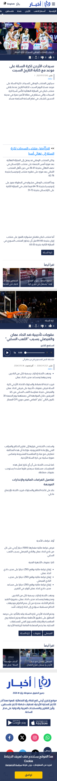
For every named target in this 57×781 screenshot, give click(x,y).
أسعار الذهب (39, 11)
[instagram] (35, 738)
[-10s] (47, 352)
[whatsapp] (47, 738)
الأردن (27, 11)
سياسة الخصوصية (13, 765)
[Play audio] (7, 353)
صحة (19, 11)
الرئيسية (52, 11)
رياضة (50, 78)
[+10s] (51, 352)
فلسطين (9, 11)
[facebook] (9, 738)
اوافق (28, 775)
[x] (22, 738)
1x (15, 352)
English (11, 4)
